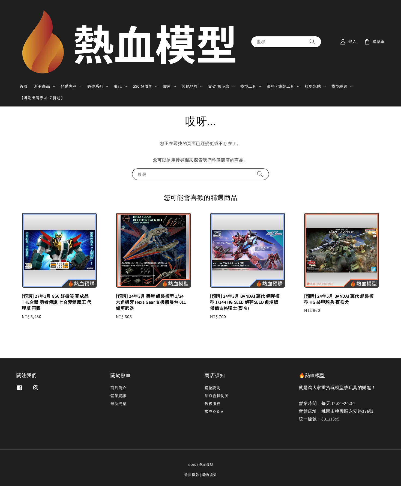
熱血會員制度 (217, 395)
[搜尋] (312, 41)
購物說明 (212, 387)
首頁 (24, 86)
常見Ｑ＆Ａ (214, 411)
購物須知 (209, 474)
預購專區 (69, 86)
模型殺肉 (339, 86)
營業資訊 (118, 395)
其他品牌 (189, 86)
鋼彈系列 (95, 86)
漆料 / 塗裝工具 (280, 86)
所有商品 (42, 86)
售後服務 (212, 403)
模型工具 (248, 86)
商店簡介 (118, 387)
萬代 (118, 86)
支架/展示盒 (219, 86)
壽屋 (167, 86)
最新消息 (118, 403)
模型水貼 (313, 86)
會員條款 (191, 474)
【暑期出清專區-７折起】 (42, 97)
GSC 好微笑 (142, 86)
